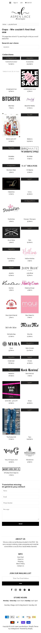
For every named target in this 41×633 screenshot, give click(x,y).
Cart (29, 2)
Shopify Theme (33, 626)
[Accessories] (30, 58)
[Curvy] (30, 179)
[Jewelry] (11, 267)
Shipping (20, 561)
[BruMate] (30, 150)
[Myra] (11, 344)
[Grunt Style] (11, 232)
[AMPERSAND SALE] (30, 78)
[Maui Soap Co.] (30, 304)
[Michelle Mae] (11, 327)
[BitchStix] (11, 99)
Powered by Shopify (26, 628)
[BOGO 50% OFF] (11, 125)
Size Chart (20, 557)
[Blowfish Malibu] (30, 100)
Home (4, 24)
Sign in (15, 2)
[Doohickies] (11, 208)
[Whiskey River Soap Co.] (11, 469)
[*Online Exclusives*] (11, 58)
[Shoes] (30, 382)
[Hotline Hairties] (30, 252)
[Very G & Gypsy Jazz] (11, 450)
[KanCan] (11, 283)
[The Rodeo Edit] (11, 421)
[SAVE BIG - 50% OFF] (11, 390)
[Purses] (30, 357)
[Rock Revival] (30, 369)
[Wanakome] (30, 451)
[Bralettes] (11, 148)
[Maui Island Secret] (11, 304)
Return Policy (20, 563)
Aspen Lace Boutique (21, 626)
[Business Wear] (11, 165)
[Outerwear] (11, 357)
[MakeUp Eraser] (30, 283)
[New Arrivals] (30, 343)
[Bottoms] (30, 114)
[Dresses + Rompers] (30, 200)
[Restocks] (11, 369)
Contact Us (20, 566)
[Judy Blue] (30, 268)
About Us (20, 559)
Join (21, 2)
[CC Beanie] (30, 166)
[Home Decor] (11, 249)
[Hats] (30, 228)
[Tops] (30, 410)
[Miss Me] (30, 325)
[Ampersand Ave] (11, 70)
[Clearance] (11, 184)
